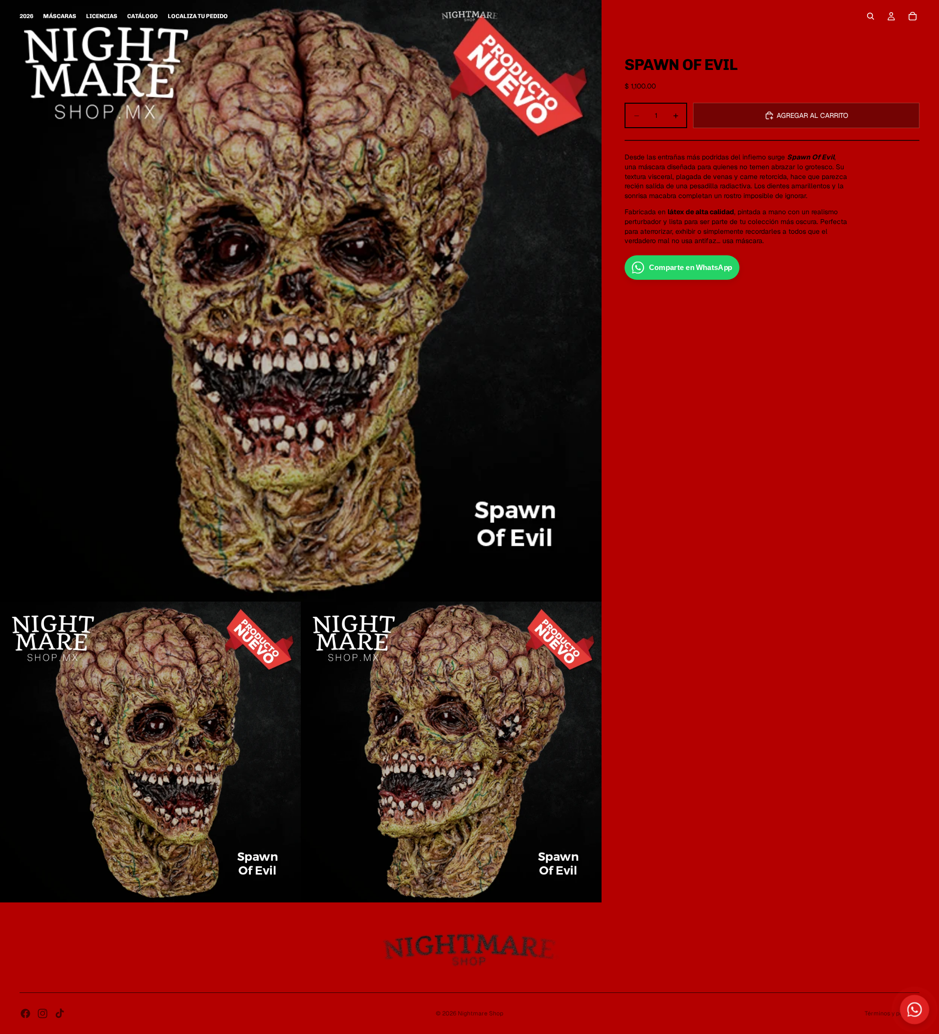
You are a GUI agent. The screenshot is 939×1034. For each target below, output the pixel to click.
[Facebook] (25, 1013)
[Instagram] (42, 1013)
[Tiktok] (60, 1013)
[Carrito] (912, 16)
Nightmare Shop (480, 1013)
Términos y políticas (892, 1013)
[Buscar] (870, 16)
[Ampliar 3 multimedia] (451, 752)
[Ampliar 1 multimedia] (301, 301)
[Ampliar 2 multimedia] (150, 752)
